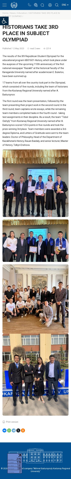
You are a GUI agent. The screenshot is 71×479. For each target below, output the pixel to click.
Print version (12, 422)
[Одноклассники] (23, 430)
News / (13, 13)
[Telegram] (14, 430)
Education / (23, 13)
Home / (6, 13)
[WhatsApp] (9, 430)
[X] (18, 430)
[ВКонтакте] (4, 430)
